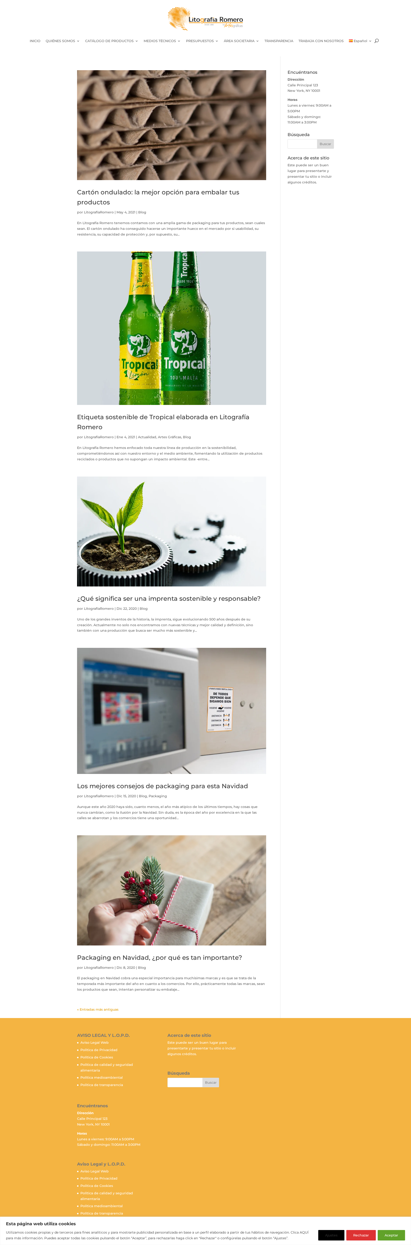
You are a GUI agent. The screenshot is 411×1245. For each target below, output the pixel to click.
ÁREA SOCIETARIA (239, 41)
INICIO (35, 41)
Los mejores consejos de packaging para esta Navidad (162, 786)
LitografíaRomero (99, 212)
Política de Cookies (96, 1057)
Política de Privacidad (98, 1050)
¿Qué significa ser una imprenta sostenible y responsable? (169, 598)
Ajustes (331, 1235)
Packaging (158, 796)
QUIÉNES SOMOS (60, 41)
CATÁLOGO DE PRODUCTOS (109, 41)
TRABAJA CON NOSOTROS (321, 41)
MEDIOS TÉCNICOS (160, 41)
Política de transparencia (101, 1085)
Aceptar (391, 1235)
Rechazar (361, 1235)
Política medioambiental (101, 1077)
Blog (142, 212)
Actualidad (147, 437)
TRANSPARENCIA (278, 41)
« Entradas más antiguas (97, 1009)
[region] (205, 1231)
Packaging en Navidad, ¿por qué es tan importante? (159, 957)
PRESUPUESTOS (200, 41)
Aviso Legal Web (94, 1042)
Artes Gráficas (169, 437)
